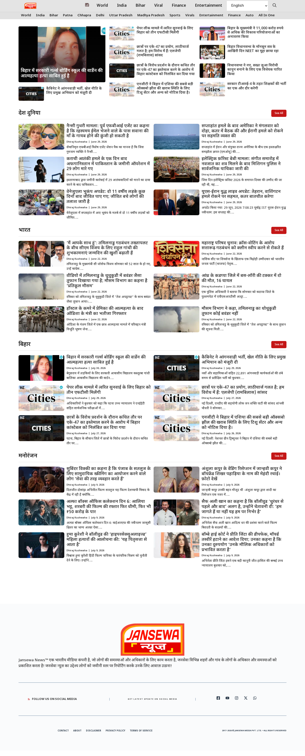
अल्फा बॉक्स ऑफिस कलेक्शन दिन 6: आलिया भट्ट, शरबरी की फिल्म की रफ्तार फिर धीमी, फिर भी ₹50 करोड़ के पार (109, 507)
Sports (174, 15)
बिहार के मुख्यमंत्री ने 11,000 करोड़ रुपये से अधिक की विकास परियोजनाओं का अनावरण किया (255, 32)
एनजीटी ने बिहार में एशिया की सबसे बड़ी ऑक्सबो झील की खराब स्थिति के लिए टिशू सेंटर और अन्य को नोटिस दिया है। (165, 88)
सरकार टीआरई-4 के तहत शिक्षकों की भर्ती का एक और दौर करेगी (256, 86)
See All (279, 113)
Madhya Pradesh (151, 15)
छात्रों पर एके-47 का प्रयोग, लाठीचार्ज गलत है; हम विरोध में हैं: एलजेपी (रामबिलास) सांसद (163, 51)
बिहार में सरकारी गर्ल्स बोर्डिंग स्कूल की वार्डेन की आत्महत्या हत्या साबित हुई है (106, 360)
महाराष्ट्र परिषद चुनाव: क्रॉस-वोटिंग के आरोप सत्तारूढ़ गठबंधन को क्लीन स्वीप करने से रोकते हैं (243, 245)
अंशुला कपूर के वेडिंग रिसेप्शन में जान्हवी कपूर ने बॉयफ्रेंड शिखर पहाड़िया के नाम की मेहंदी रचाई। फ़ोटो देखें (242, 474)
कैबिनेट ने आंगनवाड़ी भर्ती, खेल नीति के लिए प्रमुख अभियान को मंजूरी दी (74, 90)
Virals (189, 15)
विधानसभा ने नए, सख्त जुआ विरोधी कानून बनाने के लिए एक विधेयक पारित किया (254, 69)
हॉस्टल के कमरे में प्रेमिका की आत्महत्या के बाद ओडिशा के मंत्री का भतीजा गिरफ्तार (105, 311)
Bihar (140, 5)
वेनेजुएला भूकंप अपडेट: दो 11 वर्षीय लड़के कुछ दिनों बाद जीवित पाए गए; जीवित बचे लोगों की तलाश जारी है (106, 197)
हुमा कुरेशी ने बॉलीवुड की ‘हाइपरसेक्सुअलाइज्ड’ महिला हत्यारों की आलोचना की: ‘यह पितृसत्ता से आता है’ (107, 540)
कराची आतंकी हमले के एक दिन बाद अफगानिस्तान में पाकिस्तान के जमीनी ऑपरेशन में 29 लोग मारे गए (108, 164)
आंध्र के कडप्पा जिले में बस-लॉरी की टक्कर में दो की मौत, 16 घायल (241, 278)
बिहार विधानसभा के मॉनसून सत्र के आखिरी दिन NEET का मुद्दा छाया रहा (253, 49)
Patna (68, 15)
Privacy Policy (115, 730)
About (77, 730)
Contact (63, 730)
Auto (250, 15)
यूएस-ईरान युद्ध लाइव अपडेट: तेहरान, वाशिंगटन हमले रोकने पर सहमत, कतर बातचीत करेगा (241, 194)
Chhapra (84, 15)
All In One (267, 15)
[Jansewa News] (30, 5)
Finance (179, 5)
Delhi (100, 15)
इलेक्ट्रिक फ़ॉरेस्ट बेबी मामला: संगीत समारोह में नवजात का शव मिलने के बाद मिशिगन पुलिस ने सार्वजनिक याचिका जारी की (241, 164)
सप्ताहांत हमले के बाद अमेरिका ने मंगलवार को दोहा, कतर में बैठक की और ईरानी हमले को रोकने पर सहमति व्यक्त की (242, 131)
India (122, 5)
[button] (274, 5)
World (102, 5)
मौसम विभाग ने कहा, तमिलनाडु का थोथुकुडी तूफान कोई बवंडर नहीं (239, 311)
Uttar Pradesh (120, 15)
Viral (158, 5)
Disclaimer (93, 730)
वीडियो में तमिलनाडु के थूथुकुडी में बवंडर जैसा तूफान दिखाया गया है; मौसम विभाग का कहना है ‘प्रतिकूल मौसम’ (107, 281)
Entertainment (208, 5)
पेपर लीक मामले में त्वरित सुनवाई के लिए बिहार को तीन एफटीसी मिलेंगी (165, 30)
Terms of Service (141, 730)
